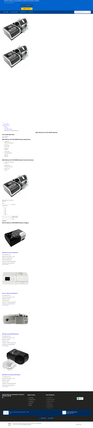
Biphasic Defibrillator (50, 401)
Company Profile (14, 11)
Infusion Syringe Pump (51, 399)
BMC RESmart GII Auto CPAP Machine (10, 252)
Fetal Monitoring (50, 404)
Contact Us (31, 11)
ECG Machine (49, 403)
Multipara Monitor (50, 406)
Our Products (23, 11)
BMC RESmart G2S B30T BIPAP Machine (10, 334)
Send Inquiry (27, 8)
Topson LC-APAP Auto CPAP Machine (10, 293)
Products (6, 127)
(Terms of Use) (39, 423)
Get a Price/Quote (5, 136)
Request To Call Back (6, 125)
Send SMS (51, 418)
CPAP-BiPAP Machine (8, 129)
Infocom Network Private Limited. (26, 424)
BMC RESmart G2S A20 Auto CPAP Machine (11, 374)
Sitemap (30, 405)
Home (6, 126)
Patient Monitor (49, 397)
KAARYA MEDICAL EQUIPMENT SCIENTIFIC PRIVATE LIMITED (21, 1)
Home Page (5, 11)
